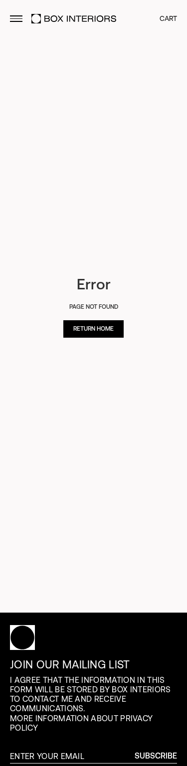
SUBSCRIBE (156, 756)
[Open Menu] (16, 18)
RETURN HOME (93, 328)
